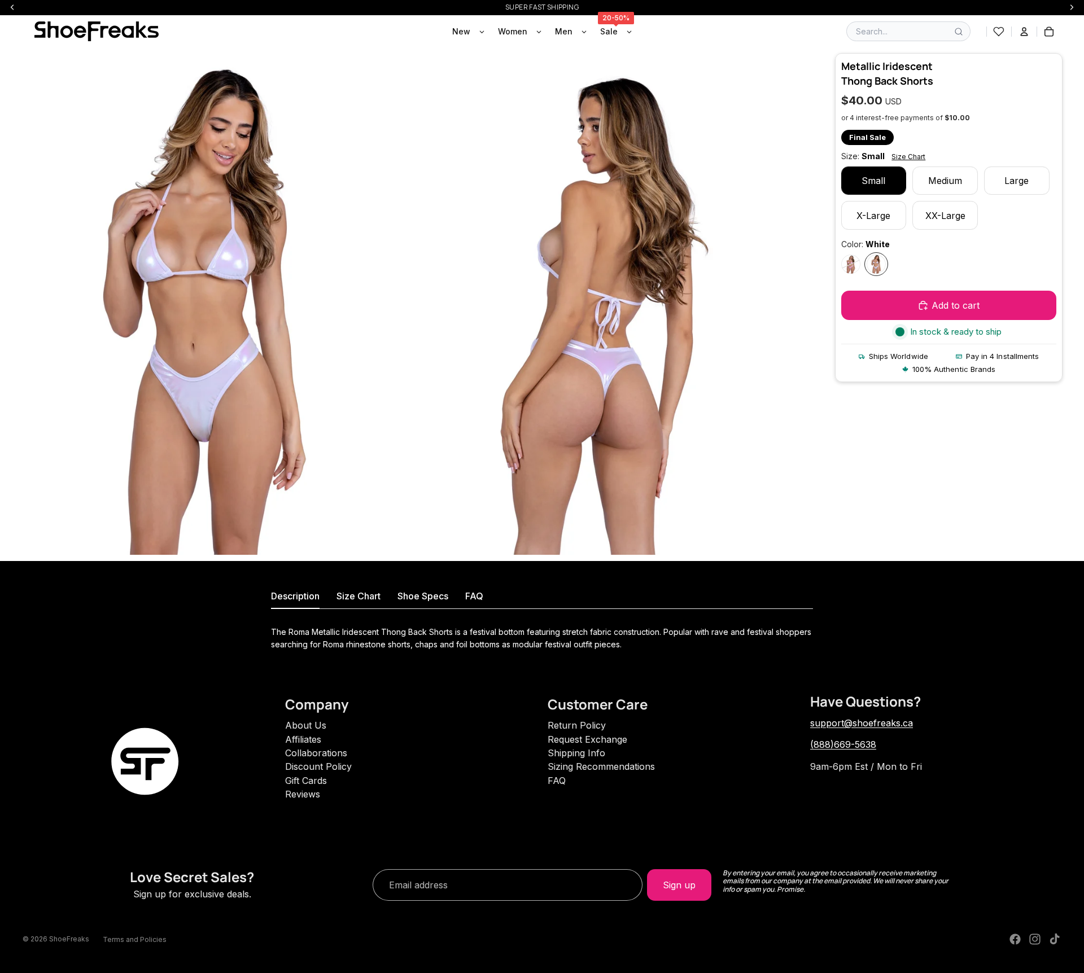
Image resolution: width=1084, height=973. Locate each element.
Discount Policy (318, 766)
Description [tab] (295, 596)
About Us (305, 725)
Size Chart (908, 156)
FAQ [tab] (474, 596)
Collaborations (316, 753)
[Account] (1024, 31)
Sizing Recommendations (601, 766)
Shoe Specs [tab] (422, 596)
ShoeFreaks (69, 939)
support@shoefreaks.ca (861, 723)
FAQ (557, 780)
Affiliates (303, 739)
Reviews (302, 794)
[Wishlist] (998, 31)
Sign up (679, 885)
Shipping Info (576, 753)
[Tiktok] (1054, 939)
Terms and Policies (135, 939)
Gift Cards (306, 780)
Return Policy (577, 725)
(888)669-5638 (843, 744)
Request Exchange (587, 739)
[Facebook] (1015, 939)
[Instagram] (1035, 939)
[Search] (958, 31)
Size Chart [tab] (358, 596)
